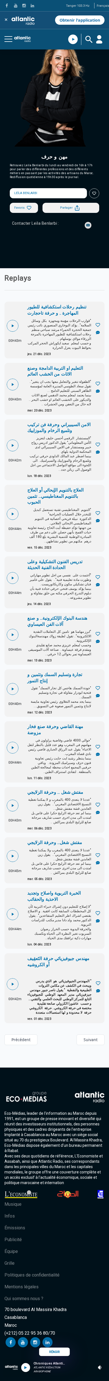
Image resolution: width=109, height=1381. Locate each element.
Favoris (19, 208)
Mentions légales (21, 1286)
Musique (13, 1204)
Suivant (91, 1039)
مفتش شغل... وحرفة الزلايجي (54, 842)
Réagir (54, 1352)
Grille (9, 1263)
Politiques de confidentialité (32, 1275)
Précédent (20, 1039)
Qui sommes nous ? (23, 1298)
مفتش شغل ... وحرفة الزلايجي (55, 792)
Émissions (14, 1227)
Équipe (11, 1251)
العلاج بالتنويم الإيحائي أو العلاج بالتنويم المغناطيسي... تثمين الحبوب (55, 496)
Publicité (13, 1239)
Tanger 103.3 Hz (77, 6)
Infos (9, 1216)
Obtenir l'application (80, 20)
